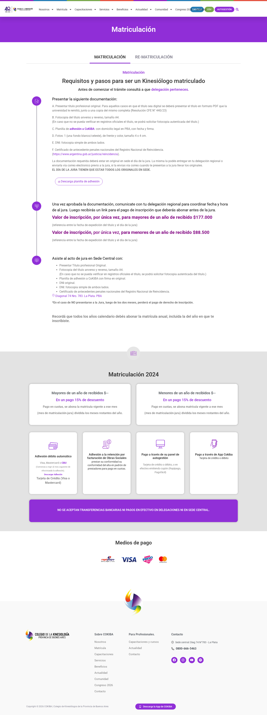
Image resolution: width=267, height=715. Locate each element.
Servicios (104, 9)
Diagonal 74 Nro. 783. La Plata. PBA (78, 296)
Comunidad (161, 9)
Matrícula (62, 9)
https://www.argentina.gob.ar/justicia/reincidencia (85, 154)
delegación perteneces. (170, 89)
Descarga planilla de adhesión (80, 181)
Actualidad (141, 9)
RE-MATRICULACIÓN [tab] (154, 57)
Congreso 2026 (184, 9)
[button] (194, 642)
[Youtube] (192, 660)
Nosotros (44, 9)
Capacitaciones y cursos (144, 642)
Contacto (200, 9)
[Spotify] (200, 660)
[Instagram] (183, 660)
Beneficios (122, 9)
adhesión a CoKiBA (81, 129)
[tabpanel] (133, 199)
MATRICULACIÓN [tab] (110, 57)
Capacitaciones (83, 9)
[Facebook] (174, 660)
